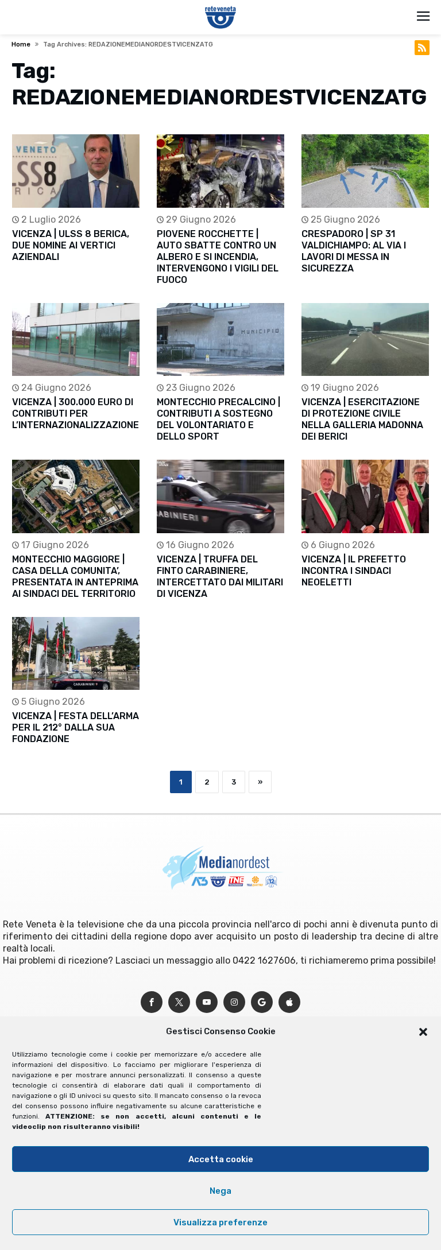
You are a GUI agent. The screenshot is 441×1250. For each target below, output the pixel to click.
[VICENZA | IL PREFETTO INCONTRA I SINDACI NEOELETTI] (365, 496)
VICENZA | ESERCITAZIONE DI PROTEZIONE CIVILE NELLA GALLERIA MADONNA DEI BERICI (362, 419)
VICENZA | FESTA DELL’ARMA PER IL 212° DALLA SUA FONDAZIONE (75, 727)
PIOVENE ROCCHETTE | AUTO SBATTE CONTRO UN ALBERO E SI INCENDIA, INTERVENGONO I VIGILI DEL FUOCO (217, 256)
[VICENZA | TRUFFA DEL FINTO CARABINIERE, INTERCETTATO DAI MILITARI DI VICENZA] (220, 496)
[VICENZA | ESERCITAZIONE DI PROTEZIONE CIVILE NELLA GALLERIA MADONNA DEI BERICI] (365, 339)
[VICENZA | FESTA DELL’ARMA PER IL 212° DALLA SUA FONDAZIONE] (76, 653)
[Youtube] (207, 1002)
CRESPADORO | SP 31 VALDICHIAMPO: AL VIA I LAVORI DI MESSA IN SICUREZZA (353, 251)
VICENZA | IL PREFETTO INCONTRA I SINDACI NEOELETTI (353, 571)
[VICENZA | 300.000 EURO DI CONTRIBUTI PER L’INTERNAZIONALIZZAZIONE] (76, 339)
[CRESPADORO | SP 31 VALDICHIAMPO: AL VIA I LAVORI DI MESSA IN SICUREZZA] (365, 170)
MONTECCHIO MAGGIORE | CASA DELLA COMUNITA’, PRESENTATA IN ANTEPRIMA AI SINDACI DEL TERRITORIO (75, 576)
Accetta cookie (220, 1159)
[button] (423, 1032)
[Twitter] (179, 1002)
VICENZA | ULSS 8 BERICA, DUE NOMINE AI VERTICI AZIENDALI (70, 245)
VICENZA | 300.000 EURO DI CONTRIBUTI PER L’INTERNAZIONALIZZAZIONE (75, 413)
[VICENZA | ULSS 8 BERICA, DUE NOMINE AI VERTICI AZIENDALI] (76, 170)
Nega (220, 1191)
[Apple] (289, 1002)
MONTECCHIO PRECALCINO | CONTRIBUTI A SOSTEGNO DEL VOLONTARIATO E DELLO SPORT (218, 419)
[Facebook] (152, 1002)
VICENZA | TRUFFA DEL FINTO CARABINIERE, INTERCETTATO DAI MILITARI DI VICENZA (220, 576)
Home (20, 44)
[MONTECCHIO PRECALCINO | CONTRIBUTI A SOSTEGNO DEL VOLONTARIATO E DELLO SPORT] (220, 339)
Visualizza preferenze (220, 1222)
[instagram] (234, 1002)
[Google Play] (262, 1002)
